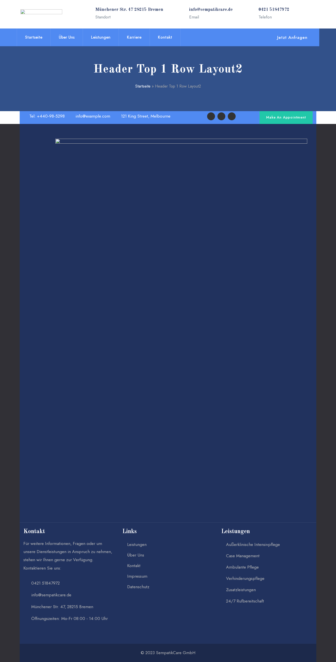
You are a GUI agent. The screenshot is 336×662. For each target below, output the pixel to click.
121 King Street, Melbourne (145, 116)
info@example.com (92, 116)
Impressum (137, 576)
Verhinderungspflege (245, 578)
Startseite (143, 86)
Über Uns (135, 555)
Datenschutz (138, 587)
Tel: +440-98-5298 (46, 116)
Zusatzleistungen (241, 590)
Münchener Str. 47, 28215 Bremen (62, 606)
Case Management (243, 556)
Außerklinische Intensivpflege (253, 544)
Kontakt (34, 532)
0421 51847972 (45, 583)
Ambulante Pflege (242, 567)
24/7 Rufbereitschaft (245, 601)
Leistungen (137, 544)
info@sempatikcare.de (51, 595)
